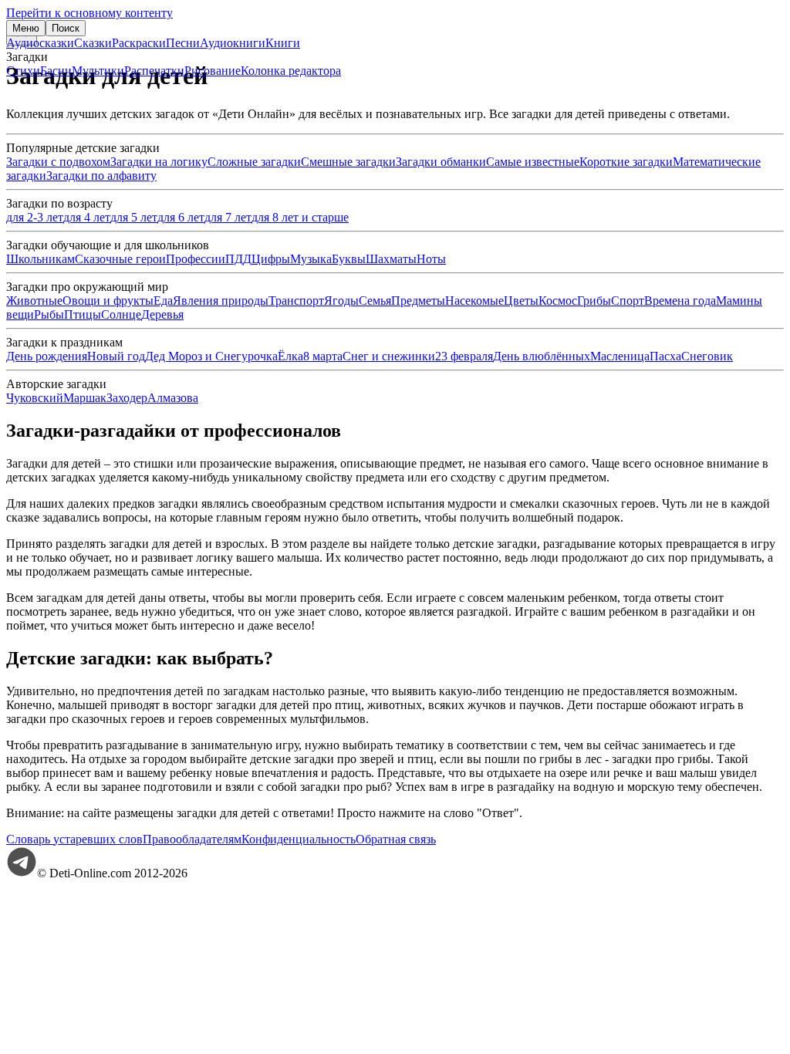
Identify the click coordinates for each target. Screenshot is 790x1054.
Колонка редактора (291, 70)
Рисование (212, 70)
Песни (183, 42)
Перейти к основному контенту (89, 12)
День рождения (46, 356)
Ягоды (341, 300)
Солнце (121, 314)
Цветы (521, 300)
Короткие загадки (626, 161)
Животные (34, 300)
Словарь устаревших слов (74, 839)
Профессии (195, 258)
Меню (25, 28)
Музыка (311, 258)
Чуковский (34, 397)
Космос (557, 300)
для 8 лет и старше (300, 217)
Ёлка (290, 356)
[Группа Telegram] (21, 873)
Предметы (418, 300)
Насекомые (474, 300)
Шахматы (391, 258)
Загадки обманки (441, 161)
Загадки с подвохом (58, 161)
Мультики (98, 70)
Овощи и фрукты (108, 300)
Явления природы (220, 300)
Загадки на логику (159, 161)
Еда (163, 300)
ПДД (238, 258)
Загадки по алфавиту (101, 175)
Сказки (93, 42)
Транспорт (296, 300)
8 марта (323, 356)
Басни (56, 70)
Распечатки (154, 70)
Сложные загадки (254, 161)
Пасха (665, 356)
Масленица (620, 356)
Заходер (126, 397)
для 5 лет (133, 217)
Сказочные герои (120, 258)
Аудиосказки (40, 42)
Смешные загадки (348, 161)
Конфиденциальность (298, 839)
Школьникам (40, 258)
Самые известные (532, 161)
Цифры (271, 258)
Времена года (680, 300)
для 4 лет (86, 217)
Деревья (162, 314)
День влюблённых (541, 356)
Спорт (627, 300)
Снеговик (707, 356)
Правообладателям (192, 839)
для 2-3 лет (34, 217)
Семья (375, 300)
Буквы (349, 258)
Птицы (82, 314)
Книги (282, 42)
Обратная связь (396, 839)
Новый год (116, 356)
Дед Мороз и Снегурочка (211, 356)
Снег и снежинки (389, 356)
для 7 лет (228, 217)
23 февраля (464, 356)
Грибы (594, 300)
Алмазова (172, 397)
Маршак (84, 397)
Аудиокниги (232, 42)
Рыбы (49, 314)
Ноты (431, 258)
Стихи (23, 70)
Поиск (65, 28)
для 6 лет (180, 217)
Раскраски (139, 42)
